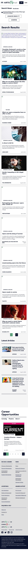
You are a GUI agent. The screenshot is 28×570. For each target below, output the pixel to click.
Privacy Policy (4, 529)
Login (26, 2)
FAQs (2, 514)
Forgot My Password (20, 493)
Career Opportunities (10, 413)
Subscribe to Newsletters (18, 479)
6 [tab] (20, 454)
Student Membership (6, 474)
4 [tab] (15, 454)
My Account (18, 490)
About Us (3, 509)
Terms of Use (11, 529)
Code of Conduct (18, 529)
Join (21, 2)
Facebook (2, 532)
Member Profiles (19, 482)
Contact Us (4, 512)
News (17, 466)
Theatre (11, 419)
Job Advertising (5, 490)
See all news (16, 8)
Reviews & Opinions (20, 468)
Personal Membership (6, 468)
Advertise (14, 20)
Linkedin (8, 532)
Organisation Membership (4, 471)
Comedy (4, 419)
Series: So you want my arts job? (21, 471)
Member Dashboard (20, 498)
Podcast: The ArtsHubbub (18, 475)
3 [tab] (12, 454)
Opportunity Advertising (4, 498)
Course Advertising (5, 501)
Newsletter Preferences (21, 495)
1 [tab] (7, 454)
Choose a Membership (6, 466)
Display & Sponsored (6, 493)
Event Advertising (5, 495)
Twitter (5, 532)
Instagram (11, 532)
